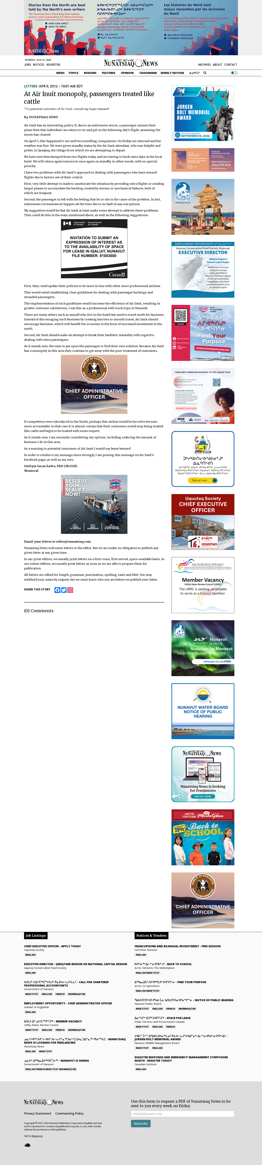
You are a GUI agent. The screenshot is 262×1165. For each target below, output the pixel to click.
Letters (30, 86)
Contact (230, 64)
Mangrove (37, 1136)
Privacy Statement (37, 1113)
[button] (27, 1145)
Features (108, 73)
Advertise (53, 64)
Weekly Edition (172, 73)
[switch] (234, 73)
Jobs (28, 64)
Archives (204, 64)
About (217, 64)
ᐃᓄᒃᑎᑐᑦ (194, 73)
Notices (38, 64)
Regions (90, 73)
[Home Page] (131, 63)
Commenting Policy (69, 1113)
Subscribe (141, 1123)
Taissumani (148, 73)
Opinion (127, 73)
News (60, 73)
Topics (73, 73)
